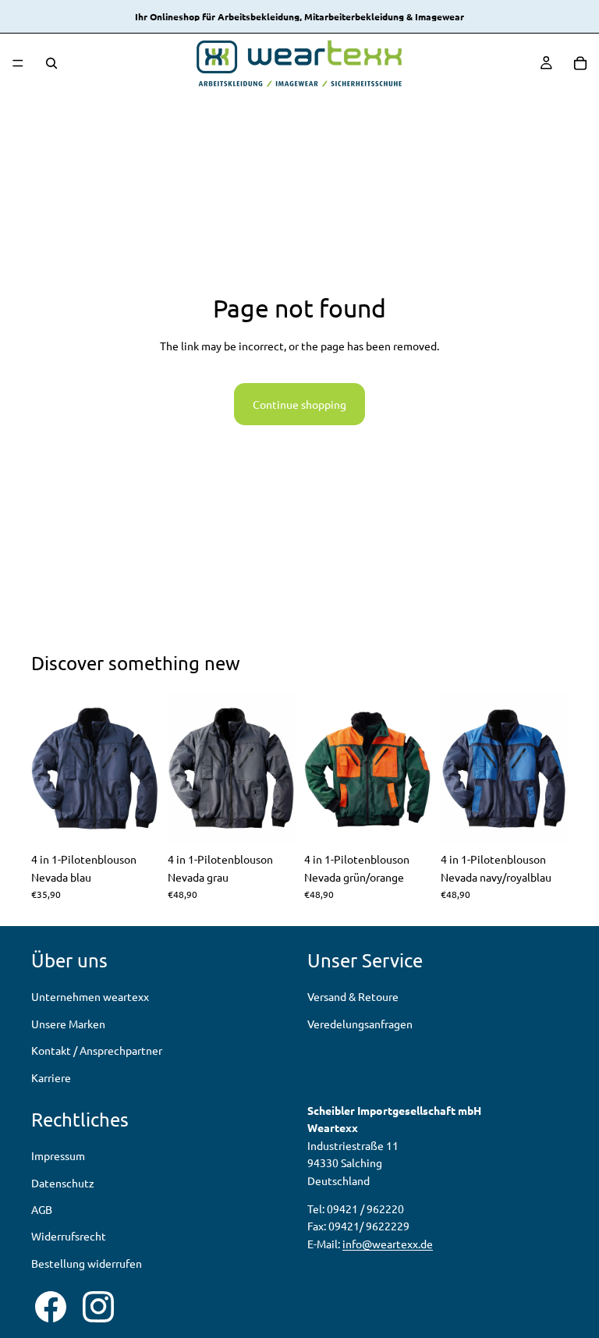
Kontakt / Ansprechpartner (96, 1050)
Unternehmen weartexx (90, 997)
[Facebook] (50, 1306)
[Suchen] (51, 63)
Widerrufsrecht (68, 1237)
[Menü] (18, 63)
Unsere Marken (68, 1024)
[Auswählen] (134, 821)
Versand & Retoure (353, 997)
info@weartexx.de (387, 1244)
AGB (41, 1209)
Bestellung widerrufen (86, 1263)
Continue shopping (299, 404)
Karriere (51, 1077)
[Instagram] (98, 1306)
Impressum (58, 1155)
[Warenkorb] (580, 63)
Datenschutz (62, 1183)
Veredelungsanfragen (360, 1024)
